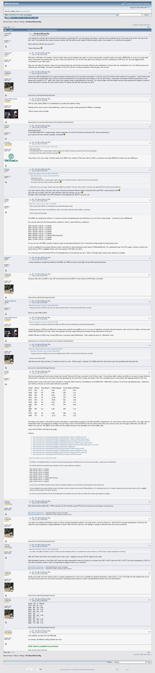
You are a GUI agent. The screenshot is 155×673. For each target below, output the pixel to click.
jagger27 (7, 257)
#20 (150, 632)
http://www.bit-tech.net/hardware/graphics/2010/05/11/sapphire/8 (54, 447)
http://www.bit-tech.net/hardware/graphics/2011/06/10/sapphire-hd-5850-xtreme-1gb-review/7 (63, 443)
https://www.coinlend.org (35, 513)
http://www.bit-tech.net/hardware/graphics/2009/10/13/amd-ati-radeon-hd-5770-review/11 (61, 441)
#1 (150, 34)
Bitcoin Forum (8, 22)
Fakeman (7, 72)
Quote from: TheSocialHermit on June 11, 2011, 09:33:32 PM (45, 349)
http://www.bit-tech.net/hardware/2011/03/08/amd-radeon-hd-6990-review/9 (57, 454)
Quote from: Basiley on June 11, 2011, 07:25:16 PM (43, 146)
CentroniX (7, 53)
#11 (150, 302)
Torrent (29, 15)
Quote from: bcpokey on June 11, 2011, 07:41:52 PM (43, 173)
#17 (150, 545)
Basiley (7, 126)
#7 (150, 170)
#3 (150, 72)
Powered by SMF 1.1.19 (67, 669)
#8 (150, 200)
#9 (150, 258)
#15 (150, 502)
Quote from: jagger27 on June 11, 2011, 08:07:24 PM (43, 322)
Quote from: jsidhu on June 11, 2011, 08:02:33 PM (42, 458)
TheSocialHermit (10, 301)
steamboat (8, 631)
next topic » (147, 25)
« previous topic (137, 25)
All (13, 27)
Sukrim (7, 501)
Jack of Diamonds (10, 99)
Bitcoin (16, 22)
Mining (22, 22)
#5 (150, 126)
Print (148, 27)
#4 (150, 99)
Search (19, 17)
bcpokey (7, 142)
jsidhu (6, 199)
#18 (150, 573)
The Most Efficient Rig (33, 22)
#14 (150, 372)
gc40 (6, 33)
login (21, 11)
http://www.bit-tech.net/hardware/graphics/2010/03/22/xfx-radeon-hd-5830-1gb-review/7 (61, 439)
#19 (150, 600)
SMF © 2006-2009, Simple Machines (85, 669)
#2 (150, 53)
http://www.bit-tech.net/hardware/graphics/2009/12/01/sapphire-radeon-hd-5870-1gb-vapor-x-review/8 (65, 445)
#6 (150, 143)
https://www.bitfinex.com (35, 514)
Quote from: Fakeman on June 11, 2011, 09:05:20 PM (43, 305)
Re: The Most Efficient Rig (41, 53)
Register (29, 17)
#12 (150, 318)
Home (8, 17)
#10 (150, 275)
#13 (150, 345)
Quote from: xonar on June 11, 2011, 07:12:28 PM (42, 203)
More (35, 17)
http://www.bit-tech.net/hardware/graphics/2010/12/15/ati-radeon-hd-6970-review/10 (60, 450)
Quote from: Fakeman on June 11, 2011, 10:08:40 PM (43, 549)
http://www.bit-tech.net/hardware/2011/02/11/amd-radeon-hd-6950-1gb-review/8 (58, 448)
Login (24, 17)
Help (13, 17)
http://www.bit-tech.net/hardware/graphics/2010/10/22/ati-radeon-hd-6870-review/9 (59, 437)
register (27, 11)
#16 (150, 518)
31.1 (25, 15)
